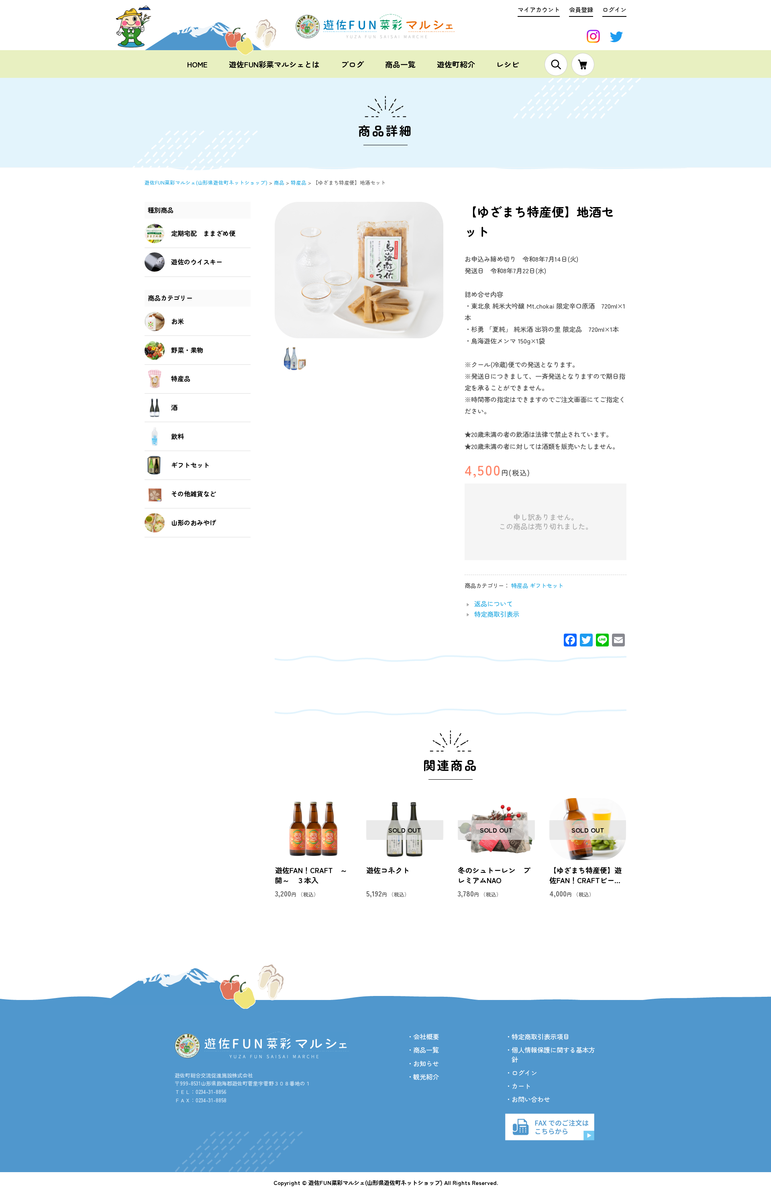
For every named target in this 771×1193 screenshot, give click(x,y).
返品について (493, 603)
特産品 (519, 585)
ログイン (614, 9)
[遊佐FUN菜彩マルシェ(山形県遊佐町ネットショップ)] (385, 34)
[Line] (602, 640)
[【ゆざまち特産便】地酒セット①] (295, 366)
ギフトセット (546, 585)
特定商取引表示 (496, 614)
